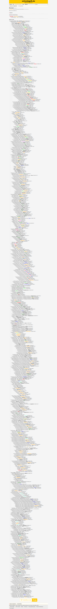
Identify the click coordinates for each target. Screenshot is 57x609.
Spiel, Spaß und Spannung (14, 433)
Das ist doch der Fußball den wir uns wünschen (19, 425)
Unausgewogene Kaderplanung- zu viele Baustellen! (18, 324)
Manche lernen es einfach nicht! (20, 471)
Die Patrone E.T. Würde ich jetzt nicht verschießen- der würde (19, 315)
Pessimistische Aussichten (15, 174)
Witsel (17, 227)
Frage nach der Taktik (20, 267)
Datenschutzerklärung (39, 606)
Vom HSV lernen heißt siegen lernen (16, 310)
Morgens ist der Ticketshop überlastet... (17, 149)
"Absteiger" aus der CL (13, 216)
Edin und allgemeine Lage (14, 194)
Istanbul (12, 472)
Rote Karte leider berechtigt (15, 557)
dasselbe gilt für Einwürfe (16, 71)
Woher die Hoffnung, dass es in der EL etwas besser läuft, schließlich (19, 357)
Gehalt (16, 343)
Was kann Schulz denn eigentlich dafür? (16, 21)
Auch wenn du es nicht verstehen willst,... (21, 348)
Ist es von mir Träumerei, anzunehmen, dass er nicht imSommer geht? (22, 175)
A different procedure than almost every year (18, 144)
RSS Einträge (12, 606)
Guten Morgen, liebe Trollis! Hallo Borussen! (17, 287)
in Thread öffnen (19, 603)
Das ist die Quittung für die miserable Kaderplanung (18, 438)
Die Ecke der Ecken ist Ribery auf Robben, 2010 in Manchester (20, 67)
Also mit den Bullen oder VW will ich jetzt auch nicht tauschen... (22, 443)
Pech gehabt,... (16, 584)
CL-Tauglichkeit (14, 291)
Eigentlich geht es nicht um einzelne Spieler (17, 173)
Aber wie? (13, 384)
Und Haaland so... (13, 401)
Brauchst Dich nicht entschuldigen (20, 449)
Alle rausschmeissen (13, 293)
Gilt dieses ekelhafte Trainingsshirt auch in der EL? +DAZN (19, 85)
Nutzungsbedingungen (31, 606)
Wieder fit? (15, 414)
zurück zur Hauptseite (13, 603)
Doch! (16, 457)
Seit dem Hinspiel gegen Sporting (15, 513)
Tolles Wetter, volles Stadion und (18, 65)
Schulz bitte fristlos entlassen (14, 492)
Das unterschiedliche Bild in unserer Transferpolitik (18, 88)
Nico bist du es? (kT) (14, 22)
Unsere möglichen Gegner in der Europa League (18, 577)
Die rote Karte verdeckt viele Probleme (16, 481)
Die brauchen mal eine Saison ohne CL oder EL (17, 586)
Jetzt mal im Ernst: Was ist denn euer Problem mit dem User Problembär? (23, 485)
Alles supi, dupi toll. (14, 289)
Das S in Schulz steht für (14, 411)
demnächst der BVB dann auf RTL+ (15, 51)
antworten (11, 12)
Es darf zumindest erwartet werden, (17, 314)
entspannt (13, 244)
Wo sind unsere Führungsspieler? (15, 514)
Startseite (11, 4)
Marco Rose (13, 300)
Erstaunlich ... (13, 316)
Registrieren (26, 4)
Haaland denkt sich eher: (15, 402)
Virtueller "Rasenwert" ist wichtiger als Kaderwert (20, 223)
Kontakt (22, 606)
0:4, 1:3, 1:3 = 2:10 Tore (14, 322)
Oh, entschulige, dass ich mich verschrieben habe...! (22, 447)
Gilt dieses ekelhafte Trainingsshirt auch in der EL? (18, 84)
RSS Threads (18, 606)
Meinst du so (16, 450)
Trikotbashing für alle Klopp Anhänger (16, 155)
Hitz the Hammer (15, 64)
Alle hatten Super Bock (14, 302)
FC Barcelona (13, 575)
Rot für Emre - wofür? (13, 543)
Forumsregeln (12, 608)
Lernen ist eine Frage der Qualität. (18, 258)
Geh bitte (13, 490)
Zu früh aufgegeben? (14, 570)
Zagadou (15, 166)
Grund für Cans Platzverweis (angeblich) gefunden (17, 76)
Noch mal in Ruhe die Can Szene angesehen (17, 546)
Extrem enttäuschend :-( (14, 482)
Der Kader (12, 87)
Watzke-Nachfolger (15, 327)
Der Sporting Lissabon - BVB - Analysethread (17, 135)
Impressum (26, 606)
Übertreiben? (18, 466)
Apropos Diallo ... (17, 163)
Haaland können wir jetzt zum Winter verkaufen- (17, 412)
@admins (13, 483)
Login (23, 4)
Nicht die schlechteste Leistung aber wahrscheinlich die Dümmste (19, 581)
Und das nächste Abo (14, 532)
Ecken (11, 62)
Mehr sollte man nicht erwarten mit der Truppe (17, 509)
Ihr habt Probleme (14, 83)
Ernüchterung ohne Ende (14, 533)
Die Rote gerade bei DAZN (14, 534)
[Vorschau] (29, 21)
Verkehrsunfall (13, 229)
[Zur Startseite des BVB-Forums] (28, 1)
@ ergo (27, 9)
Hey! (14, 479)
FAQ (13, 4)
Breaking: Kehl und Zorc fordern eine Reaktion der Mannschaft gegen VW (21, 499)
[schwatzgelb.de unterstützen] (28, 601)
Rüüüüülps (13, 23)
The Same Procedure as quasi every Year (16, 141)
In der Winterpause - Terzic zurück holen (16, 526)
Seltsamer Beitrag (14, 286)
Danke (15, 456)
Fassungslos (12, 320)
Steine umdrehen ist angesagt (14, 381)
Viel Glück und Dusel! (14, 404)
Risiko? (15, 464)
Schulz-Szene (12, 520)
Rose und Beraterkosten (15, 420)
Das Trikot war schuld (13, 154)
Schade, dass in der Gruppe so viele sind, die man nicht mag (20, 218)
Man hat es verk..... (13, 430)
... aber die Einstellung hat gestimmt (16, 431)
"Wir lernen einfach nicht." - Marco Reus (18, 261)
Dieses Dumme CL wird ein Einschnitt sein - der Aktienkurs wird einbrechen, (21, 296)
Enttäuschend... (13, 332)
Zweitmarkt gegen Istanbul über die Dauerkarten (18, 473)
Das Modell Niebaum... (13, 17)
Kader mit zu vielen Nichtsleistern (15, 562)
